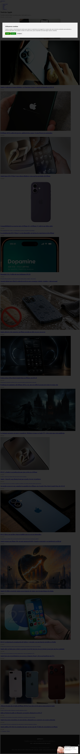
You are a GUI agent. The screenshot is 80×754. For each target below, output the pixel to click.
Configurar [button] (19, 33)
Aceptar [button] (7, 33)
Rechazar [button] (13, 33)
